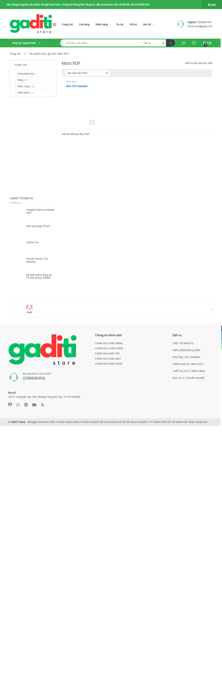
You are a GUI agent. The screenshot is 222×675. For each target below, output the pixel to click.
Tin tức (120, 24)
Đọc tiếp (92, 122)
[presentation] (211, 309)
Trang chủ (67, 24)
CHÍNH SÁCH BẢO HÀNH (108, 363)
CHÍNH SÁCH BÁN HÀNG (108, 343)
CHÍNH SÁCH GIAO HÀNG (109, 348)
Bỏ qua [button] (212, 4)
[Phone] (217, 345)
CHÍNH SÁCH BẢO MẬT (108, 358)
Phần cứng (26, 86)
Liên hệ (147, 24)
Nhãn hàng (102, 24)
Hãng (68, 81)
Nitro (74, 81)
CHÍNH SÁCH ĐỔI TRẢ (107, 353)
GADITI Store (18, 422)
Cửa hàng (84, 24)
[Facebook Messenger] (217, 335)
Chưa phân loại (27, 73)
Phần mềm (25, 92)
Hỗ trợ (133, 24)
